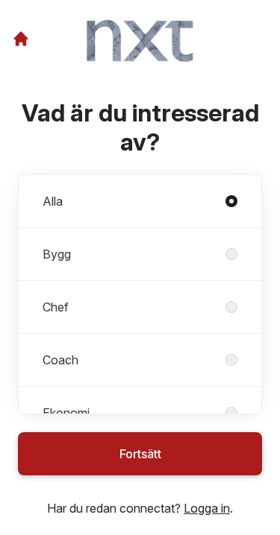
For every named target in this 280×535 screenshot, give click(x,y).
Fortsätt (140, 453)
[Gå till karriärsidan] (21, 39)
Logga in (207, 508)
